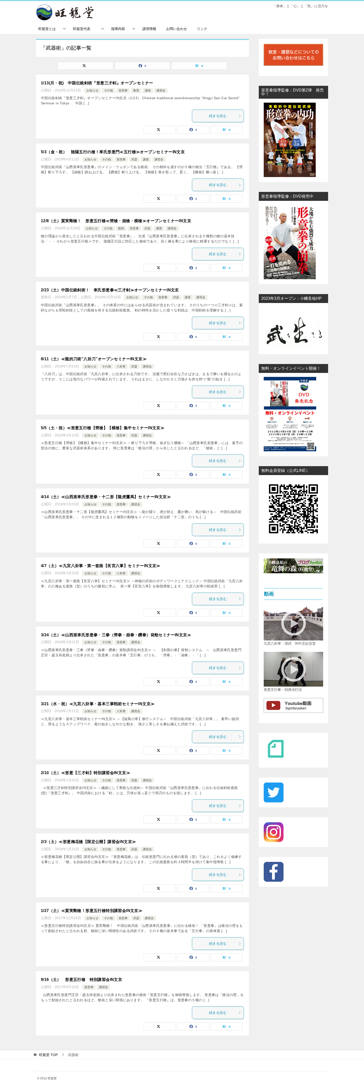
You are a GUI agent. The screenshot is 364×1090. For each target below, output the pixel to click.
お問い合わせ (176, 29)
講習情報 (149, 29)
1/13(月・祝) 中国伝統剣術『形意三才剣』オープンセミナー (97, 83)
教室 (136, 90)
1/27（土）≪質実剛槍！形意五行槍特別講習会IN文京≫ (91, 910)
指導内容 (118, 29)
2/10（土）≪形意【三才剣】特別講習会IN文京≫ (85, 773)
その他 (108, 90)
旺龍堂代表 (83, 29)
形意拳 (123, 90)
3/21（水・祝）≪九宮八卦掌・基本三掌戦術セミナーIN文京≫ (98, 704)
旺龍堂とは (47, 29)
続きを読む (218, 116)
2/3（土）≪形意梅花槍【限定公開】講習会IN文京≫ (88, 842)
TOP (48, 1055)
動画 (121, 228)
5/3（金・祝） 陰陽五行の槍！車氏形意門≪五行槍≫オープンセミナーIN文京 (113, 152)
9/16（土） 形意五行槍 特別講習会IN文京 (81, 979)
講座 (148, 90)
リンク (202, 29)
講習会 (160, 90)
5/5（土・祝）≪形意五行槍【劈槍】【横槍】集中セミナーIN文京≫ (102, 428)
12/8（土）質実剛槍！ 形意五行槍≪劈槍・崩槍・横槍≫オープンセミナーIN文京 (116, 221)
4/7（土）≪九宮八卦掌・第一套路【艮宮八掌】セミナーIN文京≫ (100, 566)
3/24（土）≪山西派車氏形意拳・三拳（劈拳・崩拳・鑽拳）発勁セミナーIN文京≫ (116, 635)
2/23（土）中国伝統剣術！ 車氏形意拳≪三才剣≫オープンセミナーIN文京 (110, 290)
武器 (134, 159)
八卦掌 (121, 366)
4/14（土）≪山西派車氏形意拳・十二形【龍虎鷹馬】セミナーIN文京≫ (106, 497)
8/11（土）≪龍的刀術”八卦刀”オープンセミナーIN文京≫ (94, 359)
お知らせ (92, 90)
